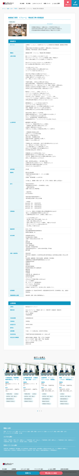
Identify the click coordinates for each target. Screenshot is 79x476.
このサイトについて (37, 3)
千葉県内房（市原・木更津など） (66, 440)
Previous (3, 369)
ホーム (4, 8)
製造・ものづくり (38, 431)
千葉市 (15, 8)
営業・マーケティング (9, 431)
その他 (35, 441)
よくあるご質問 (56, 3)
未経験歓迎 (12, 448)
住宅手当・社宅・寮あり (33, 450)
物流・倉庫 (56, 431)
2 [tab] (39, 411)
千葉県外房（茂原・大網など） (11, 441)
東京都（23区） (24, 441)
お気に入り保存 (52, 473)
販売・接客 (30, 431)
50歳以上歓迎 (32, 448)
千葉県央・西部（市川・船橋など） (16, 440)
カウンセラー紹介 (25, 469)
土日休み (13, 450)
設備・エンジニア (48, 431)
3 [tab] (41, 411)
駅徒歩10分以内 (47, 448)
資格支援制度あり (45, 450)
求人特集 (28, 3)
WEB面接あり (54, 450)
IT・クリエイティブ (8, 433)
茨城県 (30, 441)
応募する (28, 473)
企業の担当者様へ (64, 469)
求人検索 (22, 3)
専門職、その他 (18, 433)
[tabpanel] (12, 385)
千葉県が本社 (7, 450)
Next (75, 369)
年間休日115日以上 (21, 450)
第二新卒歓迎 (24, 448)
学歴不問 (6, 448)
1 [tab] (37, 411)
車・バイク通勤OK (57, 448)
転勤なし (65, 448)
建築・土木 (9, 8)
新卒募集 (18, 448)
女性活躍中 (39, 448)
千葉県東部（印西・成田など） (49, 440)
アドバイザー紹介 (38, 469)
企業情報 (14, 469)
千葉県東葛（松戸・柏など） (34, 440)
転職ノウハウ (47, 3)
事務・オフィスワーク (21, 431)
